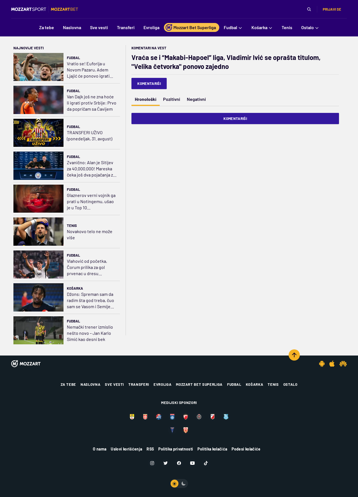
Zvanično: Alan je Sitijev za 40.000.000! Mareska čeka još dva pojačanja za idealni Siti (91, 169)
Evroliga (162, 384)
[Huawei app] (343, 363)
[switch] (179, 483)
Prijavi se (332, 9)
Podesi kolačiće (246, 449)
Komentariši (149, 83)
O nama (99, 449)
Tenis (72, 225)
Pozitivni (171, 99)
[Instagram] (152, 463)
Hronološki (145, 99)
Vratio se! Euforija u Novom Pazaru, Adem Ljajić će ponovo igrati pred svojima (88, 70)
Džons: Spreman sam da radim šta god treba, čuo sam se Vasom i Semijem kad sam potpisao (90, 300)
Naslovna (90, 384)
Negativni (196, 99)
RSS (150, 449)
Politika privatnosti (175, 449)
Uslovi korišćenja (126, 449)
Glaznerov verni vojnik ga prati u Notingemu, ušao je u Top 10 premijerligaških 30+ (91, 201)
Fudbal (73, 57)
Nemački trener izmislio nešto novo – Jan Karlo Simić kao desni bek (90, 333)
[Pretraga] (309, 9)
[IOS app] (332, 364)
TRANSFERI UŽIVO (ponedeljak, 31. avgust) (89, 135)
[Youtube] (192, 463)
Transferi (138, 384)
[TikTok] (205, 463)
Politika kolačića (212, 449)
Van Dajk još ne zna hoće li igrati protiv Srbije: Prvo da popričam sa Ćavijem (91, 103)
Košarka (75, 288)
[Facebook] (179, 463)
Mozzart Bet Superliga (199, 384)
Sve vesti (114, 384)
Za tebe (68, 384)
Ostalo (290, 384)
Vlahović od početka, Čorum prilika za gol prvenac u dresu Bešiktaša (87, 267)
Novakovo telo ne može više (89, 234)
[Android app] (322, 363)
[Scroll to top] (294, 355)
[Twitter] (165, 463)
